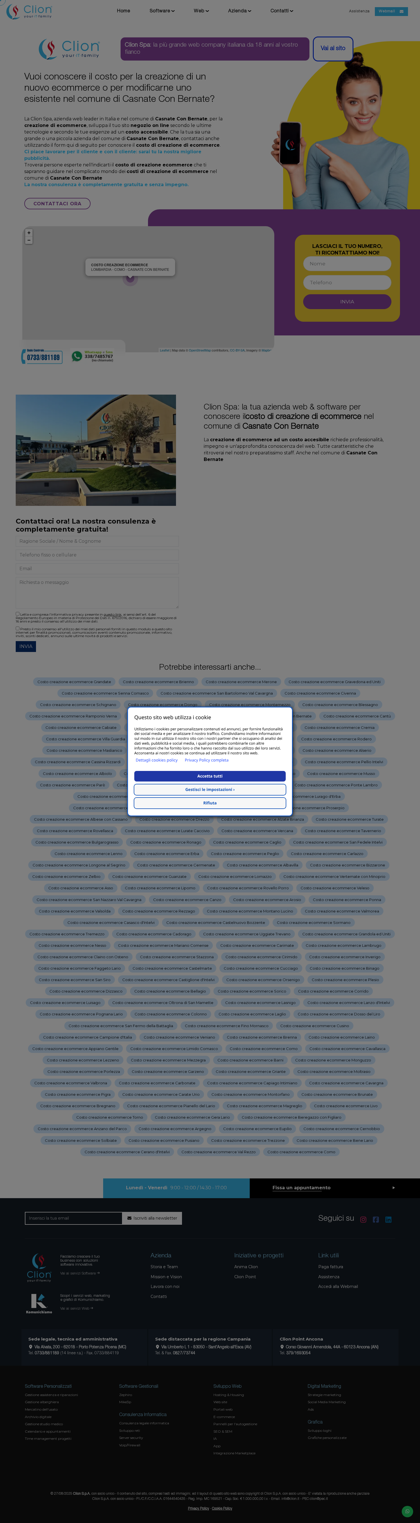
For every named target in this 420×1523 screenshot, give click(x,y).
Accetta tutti (210, 776)
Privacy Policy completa (207, 760)
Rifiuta (210, 803)
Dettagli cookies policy (157, 760)
